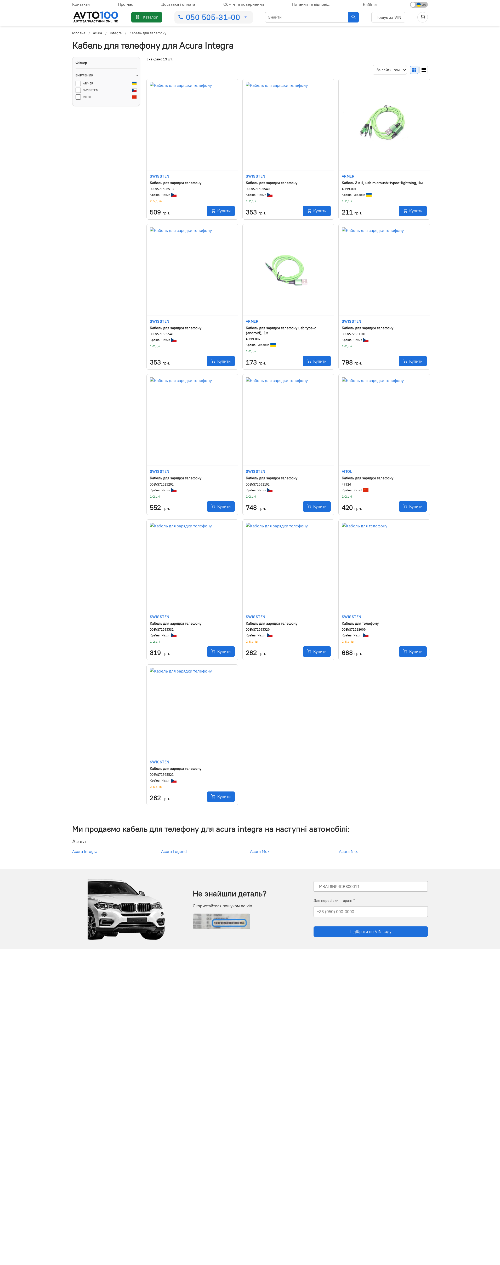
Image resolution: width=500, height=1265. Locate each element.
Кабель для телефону (360, 623)
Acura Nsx (348, 851)
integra (116, 33)
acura (97, 33)
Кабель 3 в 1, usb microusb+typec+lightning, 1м (382, 182)
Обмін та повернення (243, 4)
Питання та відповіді (311, 4)
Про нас (125, 4)
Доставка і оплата (178, 4)
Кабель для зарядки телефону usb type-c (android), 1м (281, 330)
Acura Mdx (260, 851)
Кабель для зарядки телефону (175, 182)
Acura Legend (174, 851)
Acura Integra (84, 851)
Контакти (81, 4)
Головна (78, 33)
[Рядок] (423, 69)
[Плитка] (414, 69)
